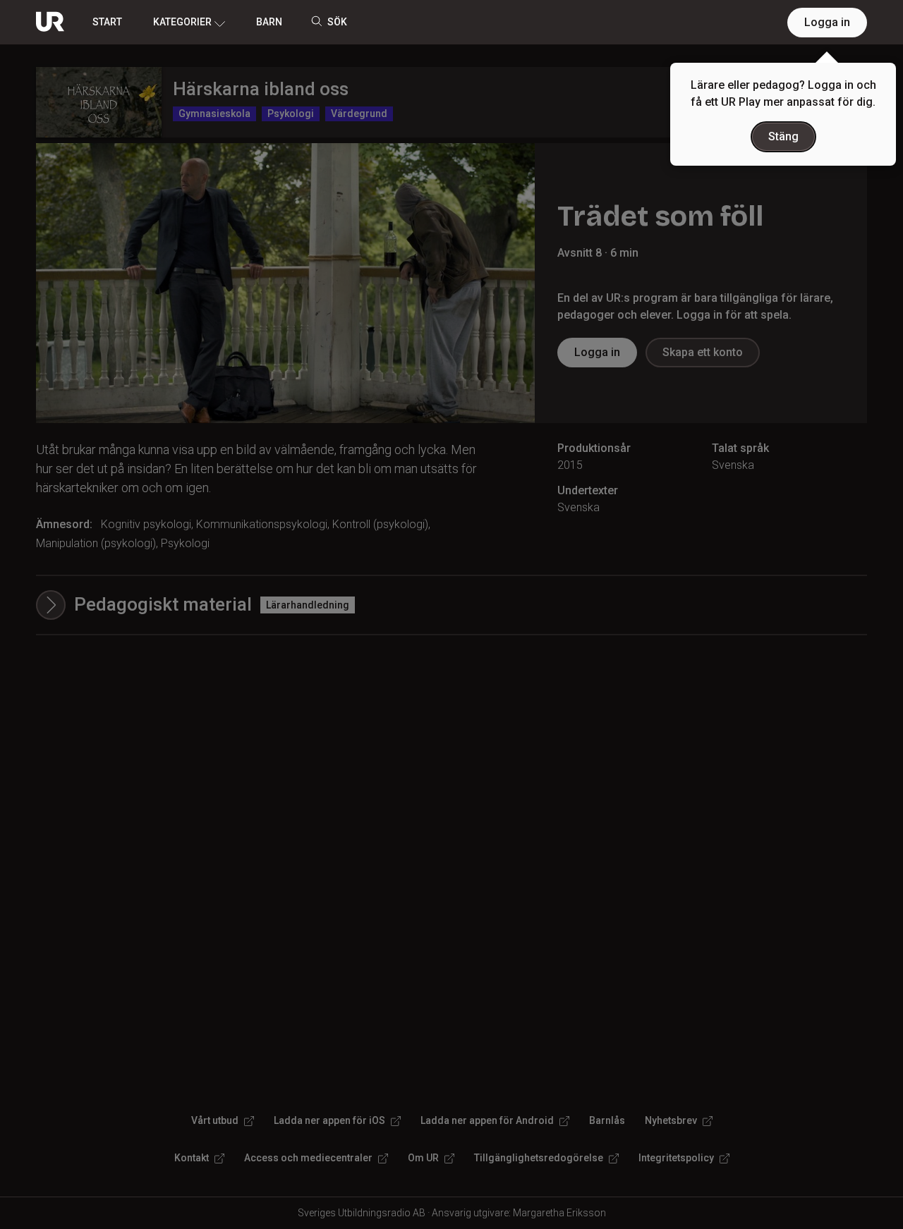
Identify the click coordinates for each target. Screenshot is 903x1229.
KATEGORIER (182, 21)
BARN (269, 21)
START (107, 21)
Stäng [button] (783, 136)
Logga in (827, 22)
